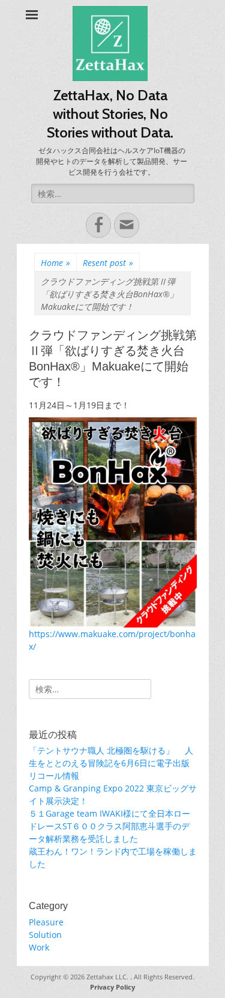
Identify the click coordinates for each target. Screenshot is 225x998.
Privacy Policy (112, 986)
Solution (45, 934)
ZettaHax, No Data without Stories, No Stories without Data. (110, 113)
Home (55, 262)
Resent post (108, 262)
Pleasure (46, 922)
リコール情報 (54, 775)
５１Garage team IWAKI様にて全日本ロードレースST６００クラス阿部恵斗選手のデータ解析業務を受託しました (109, 826)
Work (39, 947)
